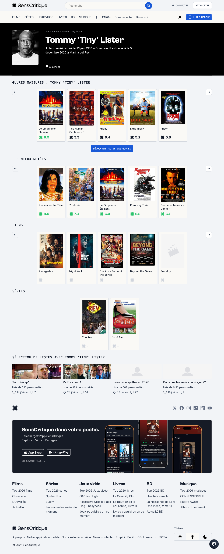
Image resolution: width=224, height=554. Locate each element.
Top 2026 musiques (193, 490)
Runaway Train (139, 205)
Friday (103, 128)
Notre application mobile (43, 537)
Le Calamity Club (124, 496)
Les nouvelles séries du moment (61, 509)
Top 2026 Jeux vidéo (93, 490)
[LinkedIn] (203, 409)
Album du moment (192, 507)
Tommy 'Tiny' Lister (72, 31)
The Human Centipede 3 (76, 130)
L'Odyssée (19, 501)
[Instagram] (189, 409)
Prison (164, 128)
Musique (188, 483)
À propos (18, 537)
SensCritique (52, 31)
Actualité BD (155, 511)
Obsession (19, 496)
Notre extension (72, 537)
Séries (52, 483)
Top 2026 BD (155, 490)
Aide (88, 537)
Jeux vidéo (89, 483)
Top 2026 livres (123, 490)
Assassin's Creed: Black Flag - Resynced (95, 504)
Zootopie (74, 205)
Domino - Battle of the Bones (111, 273)
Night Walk (76, 271)
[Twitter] (175, 409)
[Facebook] (182, 409)
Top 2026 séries (56, 490)
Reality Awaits (189, 501)
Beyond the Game (141, 271)
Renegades (46, 271)
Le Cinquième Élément (47, 130)
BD (149, 483)
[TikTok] (196, 409)
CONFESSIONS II (192, 496)
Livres (119, 483)
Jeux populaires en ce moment (94, 513)
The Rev (87, 337)
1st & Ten (118, 337)
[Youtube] (210, 409)
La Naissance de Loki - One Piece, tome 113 (162, 504)
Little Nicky (137, 128)
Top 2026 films (22, 490)
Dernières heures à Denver (172, 207)
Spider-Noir (53, 496)
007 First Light (89, 496)
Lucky (50, 501)
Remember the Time (51, 205)
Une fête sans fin (158, 496)
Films (17, 483)
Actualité (18, 507)
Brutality (166, 271)
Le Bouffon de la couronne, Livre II (125, 504)
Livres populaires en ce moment (128, 513)
